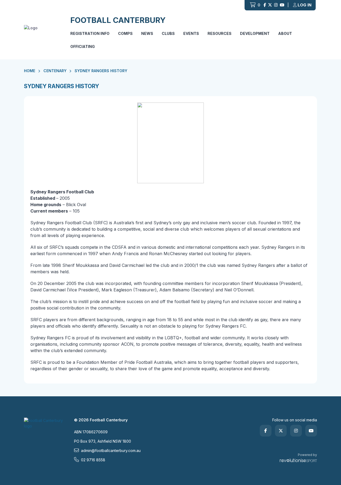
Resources (220, 33)
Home (29, 70)
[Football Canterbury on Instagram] (276, 5)
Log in (304, 4)
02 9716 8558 (93, 460)
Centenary (55, 70)
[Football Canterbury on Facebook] (264, 5)
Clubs (168, 33)
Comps (125, 33)
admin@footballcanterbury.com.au (111, 450)
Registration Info (89, 33)
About (285, 33)
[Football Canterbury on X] (270, 5)
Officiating (82, 46)
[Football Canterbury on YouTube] (282, 5)
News (147, 33)
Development (255, 33)
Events (191, 33)
